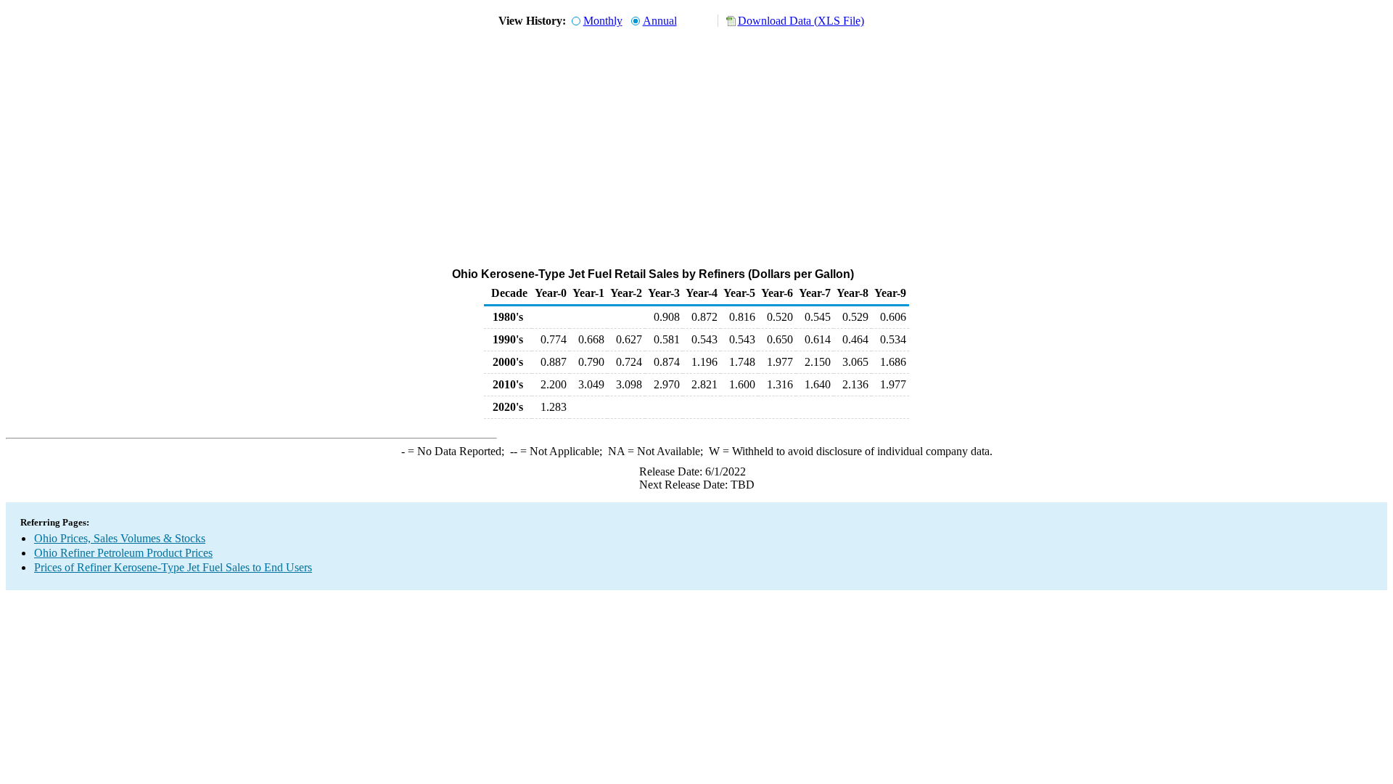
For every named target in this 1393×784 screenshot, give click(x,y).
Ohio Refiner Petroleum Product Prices (123, 553)
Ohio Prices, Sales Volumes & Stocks (119, 538)
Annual (660, 21)
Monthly (602, 21)
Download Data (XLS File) (801, 21)
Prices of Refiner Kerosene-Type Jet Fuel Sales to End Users (173, 567)
